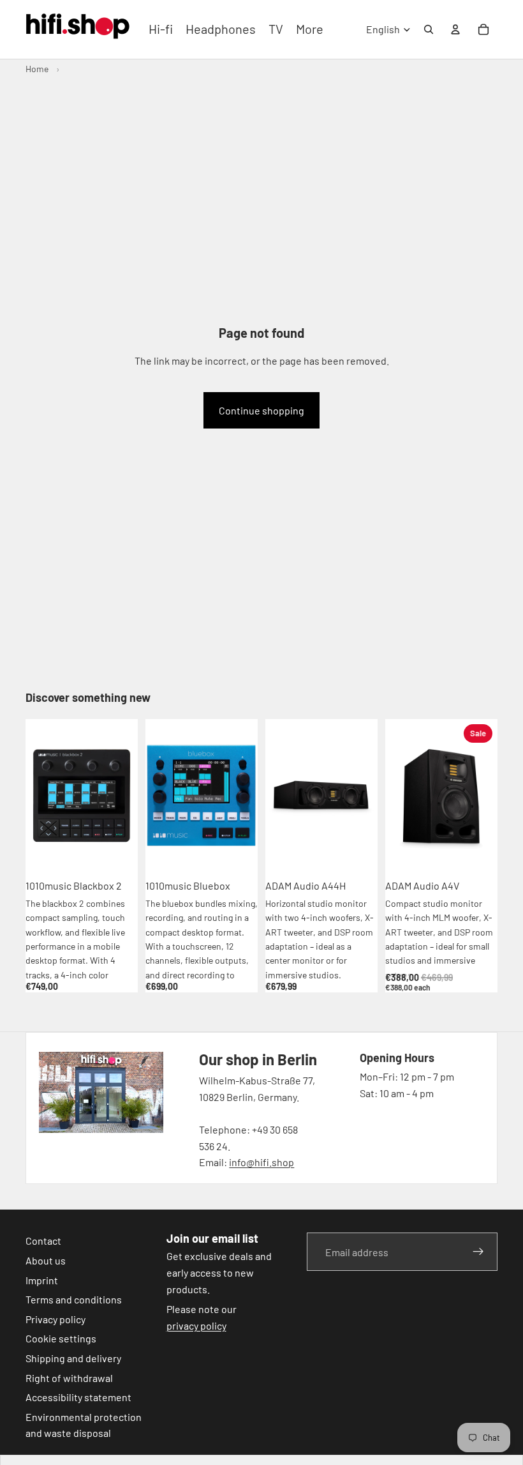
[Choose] (477, 852)
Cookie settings (61, 1338)
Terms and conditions (74, 1299)
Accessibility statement (78, 1397)
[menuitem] (310, 29)
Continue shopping (261, 410)
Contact (43, 1240)
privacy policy (196, 1325)
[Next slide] (124, 796)
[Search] (429, 29)
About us (46, 1260)
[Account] (455, 29)
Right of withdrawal (69, 1377)
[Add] (118, 852)
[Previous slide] (40, 796)
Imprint (42, 1279)
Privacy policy (55, 1319)
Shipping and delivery (73, 1358)
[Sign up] (478, 1251)
